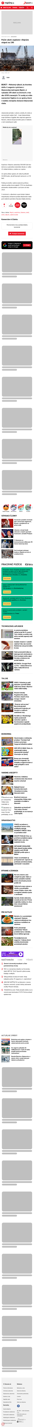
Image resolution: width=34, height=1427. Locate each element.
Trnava (14, 7)
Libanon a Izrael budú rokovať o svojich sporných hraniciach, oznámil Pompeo (23, 531)
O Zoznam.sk (7, 1384)
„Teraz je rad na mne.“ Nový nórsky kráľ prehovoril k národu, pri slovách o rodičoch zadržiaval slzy (22, 708)
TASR (7, 77)
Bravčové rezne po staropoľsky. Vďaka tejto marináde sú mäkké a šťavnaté (22, 800)
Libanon (22, 212)
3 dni (20, 960)
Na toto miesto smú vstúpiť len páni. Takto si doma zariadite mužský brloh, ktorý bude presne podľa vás (22, 879)
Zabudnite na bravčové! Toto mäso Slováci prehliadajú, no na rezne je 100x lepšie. (23, 810)
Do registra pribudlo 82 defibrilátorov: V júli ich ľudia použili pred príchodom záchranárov (20, 1050)
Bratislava (7, 7)
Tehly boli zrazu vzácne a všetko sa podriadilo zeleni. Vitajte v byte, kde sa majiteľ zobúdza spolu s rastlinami (23, 890)
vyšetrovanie (14, 215)
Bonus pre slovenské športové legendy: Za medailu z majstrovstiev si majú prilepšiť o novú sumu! (23, 762)
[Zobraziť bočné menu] (32, 7)
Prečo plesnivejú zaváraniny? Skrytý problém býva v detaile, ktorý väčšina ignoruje (22, 931)
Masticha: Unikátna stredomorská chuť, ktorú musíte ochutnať (23, 779)
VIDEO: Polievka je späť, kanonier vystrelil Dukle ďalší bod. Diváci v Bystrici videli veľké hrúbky (23, 685)
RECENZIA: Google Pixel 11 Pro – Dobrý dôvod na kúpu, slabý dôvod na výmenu (23, 667)
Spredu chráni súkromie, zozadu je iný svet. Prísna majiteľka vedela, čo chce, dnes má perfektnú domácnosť (23, 902)
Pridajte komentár (18, 234)
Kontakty (6, 1405)
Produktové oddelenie (9, 1411)
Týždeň (29, 960)
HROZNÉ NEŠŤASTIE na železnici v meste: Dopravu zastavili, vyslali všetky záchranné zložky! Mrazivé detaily (17, 984)
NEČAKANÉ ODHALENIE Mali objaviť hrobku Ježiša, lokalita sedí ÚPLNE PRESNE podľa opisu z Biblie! (23, 850)
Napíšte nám (6, 1399)
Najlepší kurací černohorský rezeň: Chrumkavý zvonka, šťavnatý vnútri (20, 790)
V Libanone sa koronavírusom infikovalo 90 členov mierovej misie (23, 542)
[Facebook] (18, 1406)
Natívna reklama (21, 1402)
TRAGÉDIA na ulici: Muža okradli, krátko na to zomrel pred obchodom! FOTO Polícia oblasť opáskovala (18, 992)
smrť (2, 215)
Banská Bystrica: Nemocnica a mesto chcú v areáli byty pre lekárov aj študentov (20, 1058)
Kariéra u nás (6, 1396)
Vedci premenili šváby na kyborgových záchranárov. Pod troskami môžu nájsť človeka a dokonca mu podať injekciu (23, 656)
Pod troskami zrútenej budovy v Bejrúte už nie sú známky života (22, 552)
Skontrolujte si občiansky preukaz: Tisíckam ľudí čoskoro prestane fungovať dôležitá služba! (23, 741)
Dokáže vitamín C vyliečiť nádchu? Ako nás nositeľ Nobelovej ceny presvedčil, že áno (23, 645)
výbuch (7, 215)
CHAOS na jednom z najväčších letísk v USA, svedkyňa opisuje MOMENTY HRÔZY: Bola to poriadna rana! (22, 828)
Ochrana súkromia (8, 1390)
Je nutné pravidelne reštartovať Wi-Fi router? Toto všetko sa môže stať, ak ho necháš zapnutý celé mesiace (23, 634)
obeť (27, 212)
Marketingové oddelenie (9, 1420)
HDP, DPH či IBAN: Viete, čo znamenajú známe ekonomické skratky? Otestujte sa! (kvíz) (23, 751)
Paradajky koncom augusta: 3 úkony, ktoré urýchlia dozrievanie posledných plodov (22, 941)
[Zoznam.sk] (22, 1420)
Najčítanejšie (7, 960)
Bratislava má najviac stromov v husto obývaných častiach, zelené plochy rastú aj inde (21, 1041)
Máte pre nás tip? (7, 1423)
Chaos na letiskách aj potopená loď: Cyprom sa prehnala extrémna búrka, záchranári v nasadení (23, 861)
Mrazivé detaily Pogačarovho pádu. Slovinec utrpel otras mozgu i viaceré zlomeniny (21, 697)
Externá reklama (21, 1390)
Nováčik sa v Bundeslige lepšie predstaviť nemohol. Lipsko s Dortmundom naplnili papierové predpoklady (22, 720)
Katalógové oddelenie (9, 1417)
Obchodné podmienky (22, 1393)
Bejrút (12, 212)
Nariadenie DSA (7, 1402)
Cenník (19, 1396)
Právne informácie (8, 1388)
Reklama (19, 1384)
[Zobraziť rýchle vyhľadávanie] (28, 7)
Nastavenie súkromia (8, 1393)
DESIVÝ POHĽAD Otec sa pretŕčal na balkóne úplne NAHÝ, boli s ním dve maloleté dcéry (23, 839)
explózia (17, 212)
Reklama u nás (21, 1388)
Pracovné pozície (11, 564)
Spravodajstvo (7, 1409)
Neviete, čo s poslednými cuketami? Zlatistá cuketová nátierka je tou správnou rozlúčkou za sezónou (23, 920)
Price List (19, 1399)
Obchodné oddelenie (8, 1414)
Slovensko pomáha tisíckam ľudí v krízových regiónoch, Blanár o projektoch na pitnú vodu (23, 522)
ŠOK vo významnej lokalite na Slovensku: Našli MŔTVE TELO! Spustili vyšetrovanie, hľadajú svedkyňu (17, 971)
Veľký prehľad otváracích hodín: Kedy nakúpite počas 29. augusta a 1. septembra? (17, 978)
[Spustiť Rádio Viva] (12, 953)
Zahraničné (14, 36)
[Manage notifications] (2, 1424)
